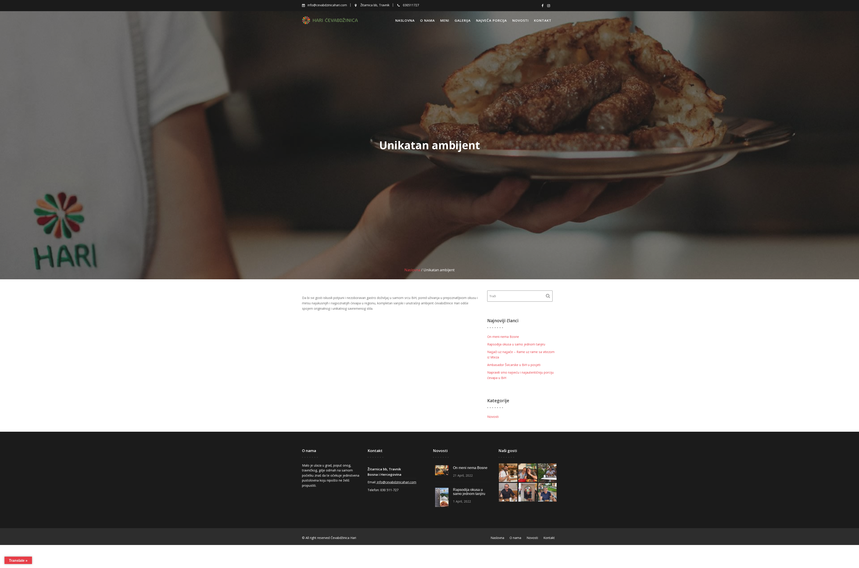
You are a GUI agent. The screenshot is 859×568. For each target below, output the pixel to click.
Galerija (463, 20)
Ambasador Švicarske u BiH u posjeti (513, 365)
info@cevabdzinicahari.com (396, 482)
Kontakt (542, 20)
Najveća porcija (491, 20)
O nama (427, 20)
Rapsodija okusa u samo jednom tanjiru (516, 344)
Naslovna (405, 20)
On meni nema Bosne (503, 336)
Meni (444, 20)
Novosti (520, 20)
